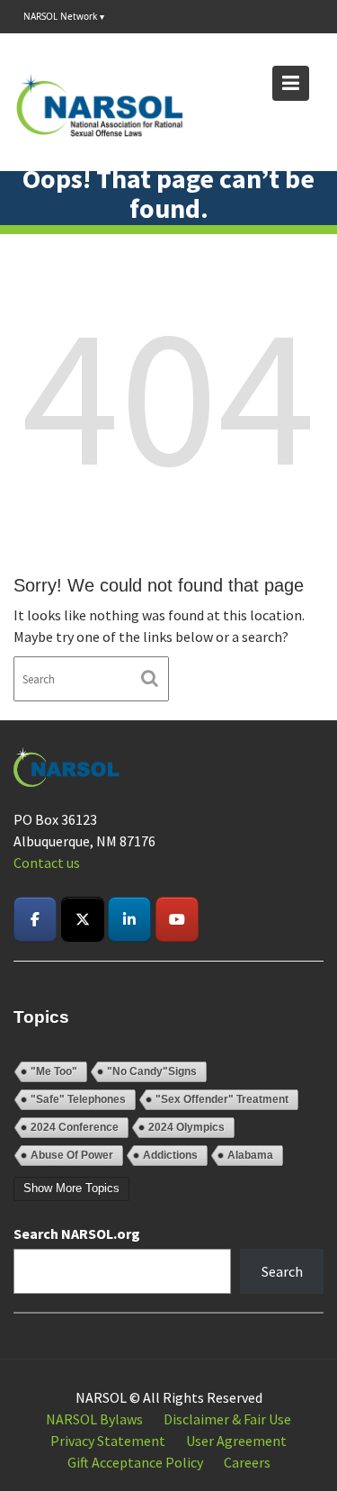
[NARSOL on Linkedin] (129, 919)
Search (282, 1271)
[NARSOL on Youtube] (177, 919)
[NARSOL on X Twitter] (82, 919)
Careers (247, 1462)
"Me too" (54, 1071)
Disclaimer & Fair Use (227, 1419)
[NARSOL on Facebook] (35, 919)
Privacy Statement (107, 1441)
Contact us (46, 863)
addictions (170, 1155)
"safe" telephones (78, 1099)
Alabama (250, 1155)
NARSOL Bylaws (94, 1419)
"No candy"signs (152, 1071)
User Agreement (236, 1441)
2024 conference (75, 1127)
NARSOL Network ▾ (63, 16)
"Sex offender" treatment (221, 1099)
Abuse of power (72, 1155)
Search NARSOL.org (76, 1233)
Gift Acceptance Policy (135, 1462)
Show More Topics (71, 1188)
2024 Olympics (186, 1127)
